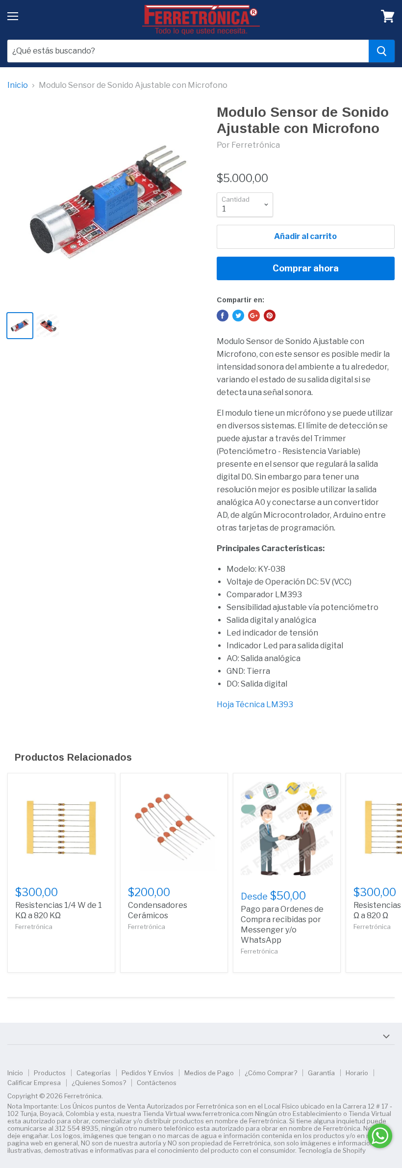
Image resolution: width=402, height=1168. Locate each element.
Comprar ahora (306, 268)
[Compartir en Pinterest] (270, 315)
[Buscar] (382, 51)
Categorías (93, 1073)
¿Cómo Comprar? (271, 1073)
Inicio (17, 85)
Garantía (321, 1073)
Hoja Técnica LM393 (255, 704)
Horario (357, 1073)
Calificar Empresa (34, 1083)
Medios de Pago (209, 1073)
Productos (50, 1073)
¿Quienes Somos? (99, 1083)
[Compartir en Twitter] (238, 315)
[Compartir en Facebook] (222, 315)
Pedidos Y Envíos (148, 1073)
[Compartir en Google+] (254, 315)
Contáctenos (156, 1083)
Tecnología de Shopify (332, 1150)
